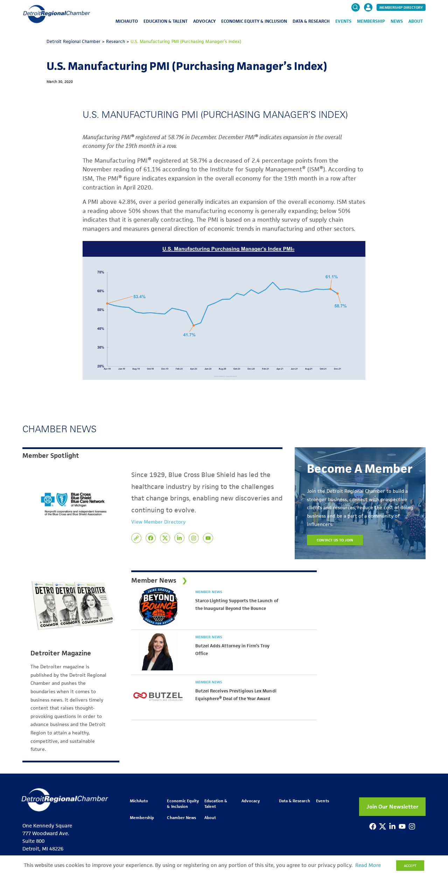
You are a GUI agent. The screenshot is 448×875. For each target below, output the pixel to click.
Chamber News (181, 817)
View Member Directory (158, 522)
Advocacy (204, 21)
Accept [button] (410, 865)
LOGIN (368, 28)
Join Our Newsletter (392, 806)
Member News (208, 591)
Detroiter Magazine (60, 653)
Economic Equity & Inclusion (254, 21)
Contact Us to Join (335, 540)
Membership (371, 21)
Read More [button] (368, 865)
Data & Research (311, 21)
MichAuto (126, 21)
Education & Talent (166, 21)
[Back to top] (431, 822)
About (415, 21)
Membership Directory (401, 7)
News (397, 21)
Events (343, 21)
